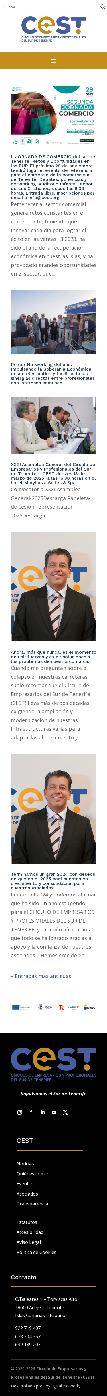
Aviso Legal (29, 1242)
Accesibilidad (30, 1232)
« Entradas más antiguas (41, 976)
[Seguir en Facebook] (31, 1112)
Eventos (25, 1183)
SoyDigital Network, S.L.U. (67, 1386)
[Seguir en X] (65, 1112)
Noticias (25, 1164)
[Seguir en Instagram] (19, 1112)
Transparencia (32, 1204)
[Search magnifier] (103, 7)
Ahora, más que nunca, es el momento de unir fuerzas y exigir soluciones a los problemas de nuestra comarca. (53, 656)
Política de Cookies (36, 1252)
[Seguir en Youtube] (53, 1112)
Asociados (27, 1194)
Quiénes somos (33, 1174)
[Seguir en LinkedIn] (42, 1112)
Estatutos (27, 1222)
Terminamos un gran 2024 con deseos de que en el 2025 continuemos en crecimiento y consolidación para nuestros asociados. (53, 881)
